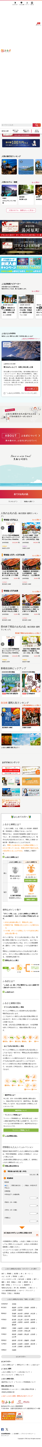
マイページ (27, 3)
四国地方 (4, 1340)
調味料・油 (27, 1282)
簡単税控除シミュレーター (10, 1389)
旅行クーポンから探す (16, 131)
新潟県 (5, 305)
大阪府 (33, 1328)
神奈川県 (27, 1316)
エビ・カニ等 (6, 1276)
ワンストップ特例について (21, 1130)
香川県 (20, 1340)
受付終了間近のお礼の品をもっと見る (27, 633)
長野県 (20, 1322)
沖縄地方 (24, 546)
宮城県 (27, 1307)
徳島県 (14, 1340)
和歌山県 (27, 1331)
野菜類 (15, 1276)
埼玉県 (33, 1313)
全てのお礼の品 (37, 131)
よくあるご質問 (22, 3)
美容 (19, 1282)
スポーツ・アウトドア (25, 1290)
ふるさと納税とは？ (12, 857)
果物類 (9, 1273)
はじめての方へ (15, 3)
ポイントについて (7, 1375)
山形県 (14, 1310)
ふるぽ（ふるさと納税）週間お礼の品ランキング (17, 1396)
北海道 (14, 1304)
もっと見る (35, 182)
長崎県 (27, 1344)
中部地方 (4, 1319)
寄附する (32, 3)
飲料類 (29, 1279)
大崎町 (9, 584)
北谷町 (28, 548)
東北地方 (4, 1307)
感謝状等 (27, 1285)
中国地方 (4, 546)
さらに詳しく (31, 389)
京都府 (27, 1328)
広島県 (22, 305)
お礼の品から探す (30, 880)
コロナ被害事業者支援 (9, 1290)
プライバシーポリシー (27, 1433)
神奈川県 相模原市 (10, 693)
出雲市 (8, 548)
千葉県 (14, 1316)
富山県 (20, 1319)
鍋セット (32, 1288)
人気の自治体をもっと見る (30, 705)
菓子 (35, 1279)
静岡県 (33, 1322)
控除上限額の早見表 (27, 1389)
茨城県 (14, 1313)
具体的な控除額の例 (8, 1392)
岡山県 (27, 1334)
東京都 (20, 1316)
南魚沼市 (10, 305)
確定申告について (21, 1110)
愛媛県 (27, 1340)
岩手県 (20, 1307)
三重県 (14, 1328)
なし (7, 1185)
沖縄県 (24, 548)
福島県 (20, 1310)
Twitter (7, 1429)
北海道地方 (4, 1304)
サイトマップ (5, 1435)
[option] (8, 167)
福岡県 (14, 1344)
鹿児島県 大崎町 (7, 727)
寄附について (20, 1375)
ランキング (12, 501)
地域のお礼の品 (7, 1288)
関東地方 (4, 1313)
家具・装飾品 (11, 1282)
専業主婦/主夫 (16, 1185)
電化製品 (17, 1293)
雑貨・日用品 (6, 1285)
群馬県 (27, 1313)
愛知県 (39, 305)
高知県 (33, 1340)
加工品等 (21, 1279)
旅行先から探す (5, 131)
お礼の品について (24, 1372)
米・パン (28, 1273)
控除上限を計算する (12, 1166)
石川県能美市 (29, 693)
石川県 (27, 1319)
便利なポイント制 (22, 1365)
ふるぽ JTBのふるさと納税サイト (7, 64)
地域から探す (28, 501)
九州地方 (4, 582)
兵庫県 (14, 1331)
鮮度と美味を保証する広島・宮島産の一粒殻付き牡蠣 (26, 310)
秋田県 (33, 1307)
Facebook (2, 1429)
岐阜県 (27, 1322)
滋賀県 (20, 1328)
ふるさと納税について (9, 1372)
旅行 (3, 1273)
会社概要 (16, 1433)
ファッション (17, 1285)
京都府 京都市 (26, 727)
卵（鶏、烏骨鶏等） (20, 1288)
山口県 (14, 1337)
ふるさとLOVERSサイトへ (30, 339)
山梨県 (14, 1322)
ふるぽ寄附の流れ (11, 1136)
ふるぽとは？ (9, 992)
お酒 (21, 1276)
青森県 (14, 1307)
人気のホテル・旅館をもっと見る (21, 210)
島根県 (4, 548)
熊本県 (33, 1344)
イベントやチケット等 (9, 1279)
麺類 (3, 1282)
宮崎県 (20, 1346)
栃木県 (20, 1313)
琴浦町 (28, 661)
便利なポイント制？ (12, 960)
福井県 (33, 1319)
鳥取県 (24, 661)
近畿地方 (4, 1328)
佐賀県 (20, 1344)
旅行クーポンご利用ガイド (26, 131)
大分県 (14, 1346)
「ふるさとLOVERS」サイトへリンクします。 (22, 393)
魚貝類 (16, 1273)
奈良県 (20, 1331)
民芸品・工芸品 (7, 1293)
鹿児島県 (4, 584)
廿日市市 (27, 305)
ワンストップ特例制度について (26, 1382)
